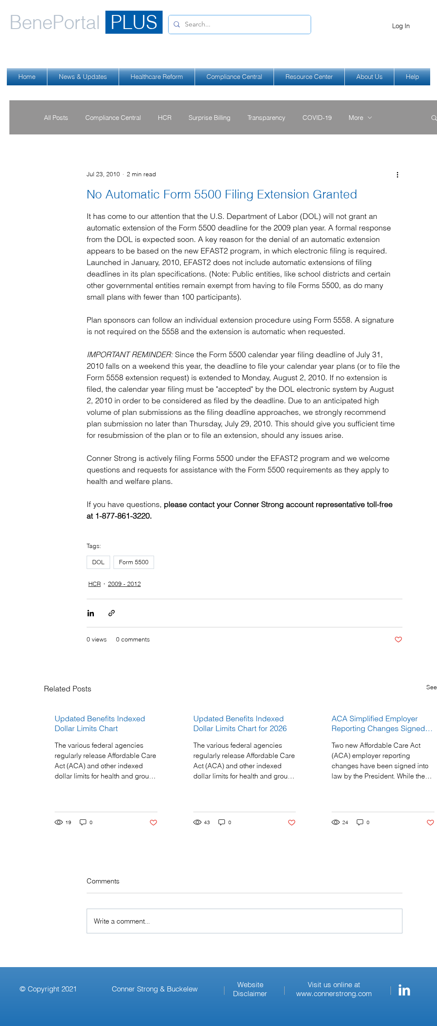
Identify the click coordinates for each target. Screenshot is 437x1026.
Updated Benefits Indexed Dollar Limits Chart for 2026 (240, 723)
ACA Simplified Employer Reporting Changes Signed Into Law (378, 723)
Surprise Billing (209, 118)
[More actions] (397, 174)
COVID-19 (317, 118)
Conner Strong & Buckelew (155, 988)
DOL (98, 562)
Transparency (267, 118)
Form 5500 (134, 562)
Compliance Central (113, 118)
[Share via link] (112, 613)
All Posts (56, 118)
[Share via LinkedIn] (91, 613)
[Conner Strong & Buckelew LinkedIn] (404, 990)
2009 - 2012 (124, 584)
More (356, 118)
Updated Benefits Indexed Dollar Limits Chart (100, 723)
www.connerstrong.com (334, 993)
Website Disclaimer (250, 989)
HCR (165, 118)
